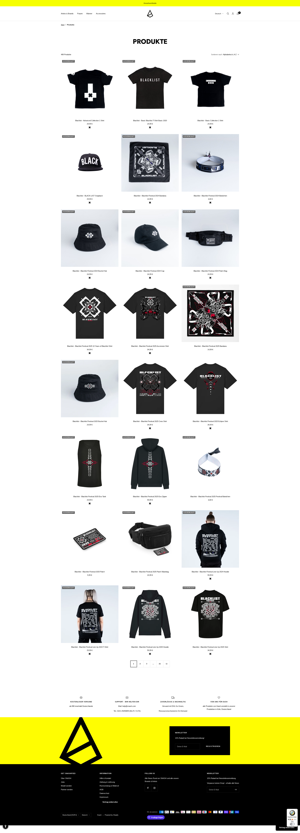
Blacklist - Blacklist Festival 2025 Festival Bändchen (210, 497)
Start (62, 25)
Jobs (63, 782)
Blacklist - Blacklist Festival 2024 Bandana (150, 196)
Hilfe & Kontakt (105, 778)
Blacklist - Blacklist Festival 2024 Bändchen (210, 196)
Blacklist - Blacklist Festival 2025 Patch (90, 572)
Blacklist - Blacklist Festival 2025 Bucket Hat (90, 421)
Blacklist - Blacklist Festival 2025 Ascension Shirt (150, 346)
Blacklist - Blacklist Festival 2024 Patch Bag (210, 271)
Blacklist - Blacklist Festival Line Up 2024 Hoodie (210, 572)
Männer (89, 14)
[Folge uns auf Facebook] (148, 788)
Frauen (80, 14)
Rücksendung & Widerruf (109, 786)
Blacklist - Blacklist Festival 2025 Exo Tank (89, 497)
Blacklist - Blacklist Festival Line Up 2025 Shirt (210, 647)
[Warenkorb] (238, 13)
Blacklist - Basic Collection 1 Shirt (210, 121)
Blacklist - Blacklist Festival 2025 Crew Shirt (150, 421)
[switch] (292, 824)
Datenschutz (104, 793)
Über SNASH (66, 778)
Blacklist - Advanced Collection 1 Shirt (89, 121)
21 (160, 664)
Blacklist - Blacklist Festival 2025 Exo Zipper (150, 497)
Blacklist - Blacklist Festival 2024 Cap (150, 271)
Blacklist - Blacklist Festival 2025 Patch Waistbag (150, 572)
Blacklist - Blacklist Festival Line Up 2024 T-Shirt (89, 647)
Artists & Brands (67, 14)
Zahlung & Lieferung (107, 782)
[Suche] (228, 14)
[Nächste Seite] (166, 664)
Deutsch (218, 14)
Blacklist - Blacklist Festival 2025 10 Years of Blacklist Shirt (89, 346)
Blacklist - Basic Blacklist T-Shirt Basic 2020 (150, 121)
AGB (101, 790)
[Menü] (296, 810)
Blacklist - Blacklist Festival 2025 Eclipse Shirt (210, 421)
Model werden (66, 786)
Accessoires (101, 14)
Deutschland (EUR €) (69, 815)
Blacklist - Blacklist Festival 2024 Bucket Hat (90, 271)
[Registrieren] (236, 789)
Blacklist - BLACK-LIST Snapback (90, 196)
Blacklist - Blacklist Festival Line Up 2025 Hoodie (150, 647)
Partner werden (67, 790)
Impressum (104, 797)
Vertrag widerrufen (110, 802)
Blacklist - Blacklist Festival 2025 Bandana (210, 346)
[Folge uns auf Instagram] (154, 788)
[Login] (233, 14)
